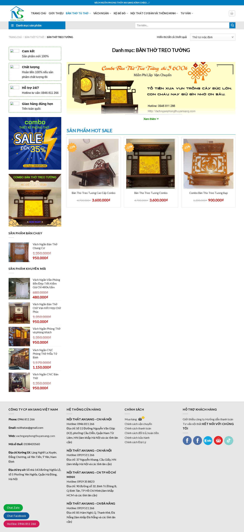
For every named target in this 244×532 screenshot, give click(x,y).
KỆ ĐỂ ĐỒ (120, 13)
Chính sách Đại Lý (135, 442)
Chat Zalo (13, 507)
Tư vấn (186, 13)
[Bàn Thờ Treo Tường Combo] (151, 164)
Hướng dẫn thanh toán (219, 419)
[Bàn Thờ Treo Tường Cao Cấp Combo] (94, 164)
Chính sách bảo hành (137, 437)
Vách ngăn (101, 13)
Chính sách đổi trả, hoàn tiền (142, 433)
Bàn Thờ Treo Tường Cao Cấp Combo (93, 192)
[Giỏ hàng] (232, 13)
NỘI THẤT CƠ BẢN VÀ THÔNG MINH (153, 13)
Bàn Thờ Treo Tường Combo (151, 192)
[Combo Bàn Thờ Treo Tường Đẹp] (208, 164)
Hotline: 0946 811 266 (21, 523)
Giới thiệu (56, 13)
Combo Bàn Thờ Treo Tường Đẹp (208, 192)
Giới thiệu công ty (194, 419)
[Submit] (232, 25)
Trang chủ (38, 13)
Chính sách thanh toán (138, 428)
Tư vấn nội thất (192, 423)
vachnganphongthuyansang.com (35, 435)
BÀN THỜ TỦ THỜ (77, 13)
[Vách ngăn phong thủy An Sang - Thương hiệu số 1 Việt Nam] (17, 13)
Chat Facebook (16, 515)
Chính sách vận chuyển (138, 423)
